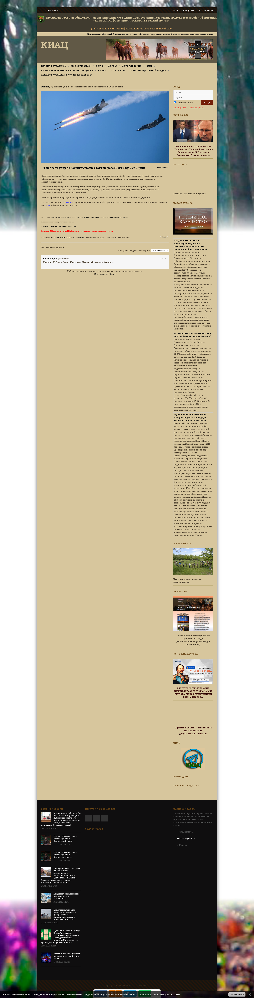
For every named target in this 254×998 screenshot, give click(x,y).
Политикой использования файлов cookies (159, 994)
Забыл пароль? (196, 107)
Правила (208, 10)
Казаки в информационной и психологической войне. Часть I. (67, 956)
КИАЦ (54, 44)
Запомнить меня (184, 102)
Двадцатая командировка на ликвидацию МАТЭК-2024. (66, 896)
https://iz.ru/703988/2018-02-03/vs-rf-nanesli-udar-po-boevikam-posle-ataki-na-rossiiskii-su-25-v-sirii (89, 217)
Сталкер (113, 237)
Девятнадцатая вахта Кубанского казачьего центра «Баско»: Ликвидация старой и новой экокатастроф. (65, 914)
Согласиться (237, 994)
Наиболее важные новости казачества (67, 237)
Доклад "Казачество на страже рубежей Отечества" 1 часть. (65, 854)
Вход (175, 10)
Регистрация (187, 10)
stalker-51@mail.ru (186, 838)
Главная (45, 86)
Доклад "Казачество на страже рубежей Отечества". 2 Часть (65, 838)
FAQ (199, 10)
